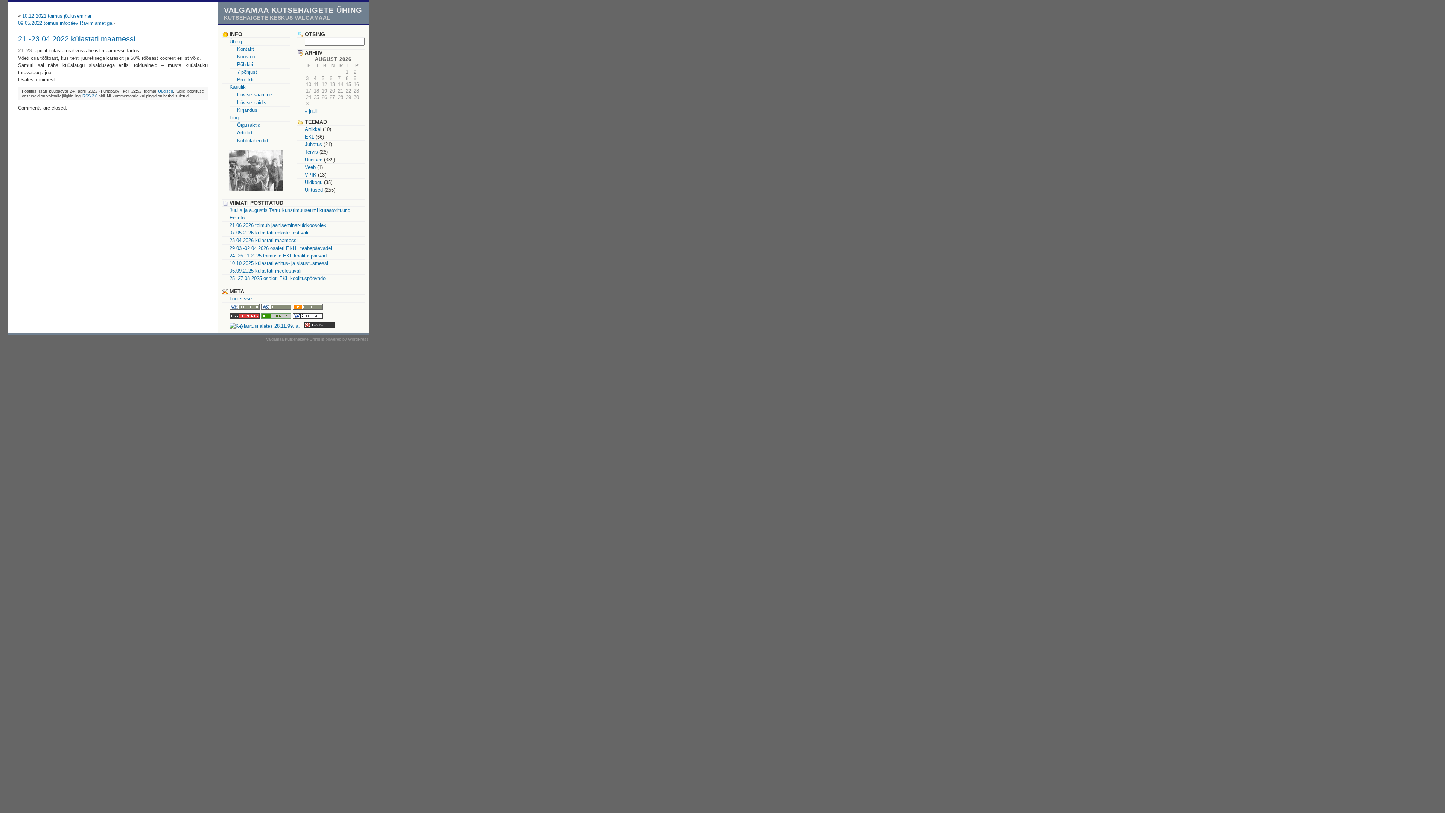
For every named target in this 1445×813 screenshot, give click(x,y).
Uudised (165, 91)
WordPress (358, 339)
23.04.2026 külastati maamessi (264, 240)
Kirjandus (247, 110)
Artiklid (244, 133)
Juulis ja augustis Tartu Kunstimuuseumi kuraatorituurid (290, 210)
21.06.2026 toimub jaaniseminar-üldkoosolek (278, 225)
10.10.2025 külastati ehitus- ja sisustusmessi (279, 263)
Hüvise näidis (251, 102)
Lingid (236, 117)
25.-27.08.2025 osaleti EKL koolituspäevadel (278, 278)
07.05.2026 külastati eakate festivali (269, 233)
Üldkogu (313, 182)
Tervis (311, 152)
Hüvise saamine (254, 94)
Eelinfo (237, 218)
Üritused (314, 190)
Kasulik (238, 87)
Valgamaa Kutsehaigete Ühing (293, 10)
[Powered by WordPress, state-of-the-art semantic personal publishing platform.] (308, 317)
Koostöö (246, 56)
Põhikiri (245, 64)
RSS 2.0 (89, 96)
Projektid (246, 79)
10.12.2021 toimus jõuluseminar (56, 16)
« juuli (311, 111)
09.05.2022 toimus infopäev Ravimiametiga (65, 23)
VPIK (310, 175)
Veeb (310, 167)
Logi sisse (241, 298)
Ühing (236, 41)
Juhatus (313, 144)
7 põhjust (247, 72)
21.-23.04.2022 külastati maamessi (76, 38)
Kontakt (245, 49)
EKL (309, 137)
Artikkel (313, 129)
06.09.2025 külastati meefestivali (265, 271)
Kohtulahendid (252, 140)
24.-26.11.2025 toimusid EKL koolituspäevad (278, 256)
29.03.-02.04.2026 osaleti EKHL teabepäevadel (281, 248)
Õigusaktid (248, 125)
